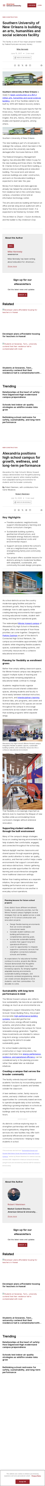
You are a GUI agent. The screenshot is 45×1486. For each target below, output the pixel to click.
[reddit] (26, 65)
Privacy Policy (36, 1476)
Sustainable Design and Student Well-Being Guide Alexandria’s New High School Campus (21, 1153)
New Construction (10, 17)
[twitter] (22, 65)
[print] (41, 65)
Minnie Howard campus (28, 623)
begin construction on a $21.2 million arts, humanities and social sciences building (22, 98)
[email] (30, 65)
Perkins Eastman (10, 635)
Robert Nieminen (22, 494)
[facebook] (15, 65)
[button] (4, 5)
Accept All (22, 1481)
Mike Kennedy (22, 49)
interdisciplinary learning (28, 697)
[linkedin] (19, 65)
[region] (22, 1478)
